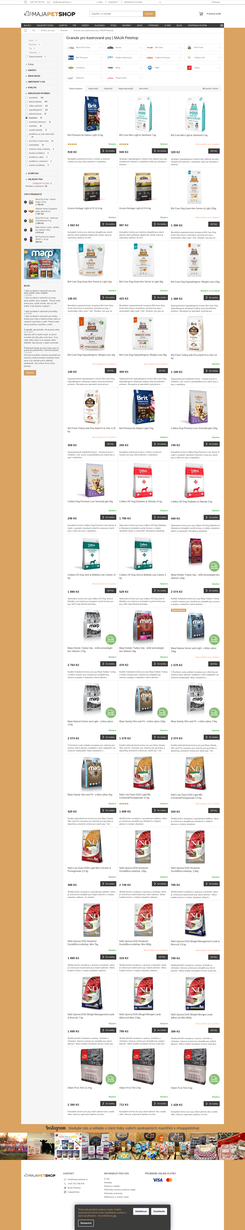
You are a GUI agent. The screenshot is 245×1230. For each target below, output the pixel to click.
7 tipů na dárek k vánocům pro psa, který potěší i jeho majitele (40, 292)
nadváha (35, 126)
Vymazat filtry (41, 183)
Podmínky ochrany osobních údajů (119, 1189)
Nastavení (86, 1223)
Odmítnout (141, 1211)
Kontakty (113, 2)
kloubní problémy (39, 153)
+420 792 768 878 (76, 1183)
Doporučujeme (37, 56)
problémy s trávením (40, 161)
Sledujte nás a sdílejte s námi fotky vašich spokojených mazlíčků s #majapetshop (133, 1128)
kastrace (35, 118)
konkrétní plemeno (40, 122)
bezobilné (36, 97)
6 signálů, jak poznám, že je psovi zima (41, 330)
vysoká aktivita (38, 130)
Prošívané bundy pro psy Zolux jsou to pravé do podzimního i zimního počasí (41, 349)
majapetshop (73, 1192)
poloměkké (36, 145)
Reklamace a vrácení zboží (116, 1197)
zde (114, 1216)
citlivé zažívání (38, 106)
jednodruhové (37, 114)
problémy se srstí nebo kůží (41, 135)
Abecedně (143, 88)
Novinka (34, 44)
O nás (100, 2)
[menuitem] (27, 25)
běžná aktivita (38, 101)
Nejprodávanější (125, 88)
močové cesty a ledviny (41, 149)
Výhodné (34, 52)
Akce (33, 40)
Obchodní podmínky (113, 1193)
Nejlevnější (93, 88)
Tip (32, 48)
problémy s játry (38, 157)
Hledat (149, 14)
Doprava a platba (133, 2)
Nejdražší (108, 88)
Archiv (30, 373)
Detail (214, 151)
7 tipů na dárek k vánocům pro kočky (40, 311)
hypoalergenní (38, 110)
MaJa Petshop (74, 1188)
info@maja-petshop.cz (78, 1179)
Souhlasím (159, 1211)
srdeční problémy (39, 165)
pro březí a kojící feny (41, 141)
